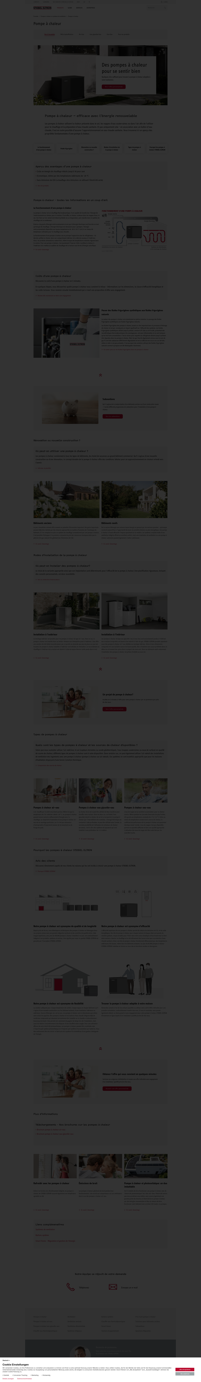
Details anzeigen (8, 1378)
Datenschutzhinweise (24, 1378)
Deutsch (6, 1360)
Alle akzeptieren (184, 1369)
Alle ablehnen (184, 1374)
